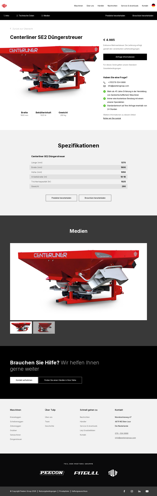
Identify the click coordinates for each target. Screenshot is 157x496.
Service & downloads (129, 6)
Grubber (13, 430)
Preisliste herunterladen (115, 15)
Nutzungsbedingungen (48, 491)
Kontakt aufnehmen (24, 380)
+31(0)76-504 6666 (117, 82)
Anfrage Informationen (125, 57)
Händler (101, 6)
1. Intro (6, 15)
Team (47, 421)
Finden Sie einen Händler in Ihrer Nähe (60, 380)
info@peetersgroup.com (118, 86)
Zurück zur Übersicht (23, 29)
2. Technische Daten (25, 15)
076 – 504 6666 (121, 433)
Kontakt (145, 6)
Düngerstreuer (16, 439)
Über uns (90, 6)
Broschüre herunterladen (142, 15)
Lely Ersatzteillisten (87, 430)
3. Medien (45, 15)
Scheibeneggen (16, 421)
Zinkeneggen (15, 426)
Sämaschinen (15, 435)
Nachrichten (112, 6)
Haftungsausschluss (79, 491)
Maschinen (78, 6)
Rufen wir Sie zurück (112, 118)
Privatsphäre (64, 491)
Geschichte (49, 426)
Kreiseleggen (15, 417)
